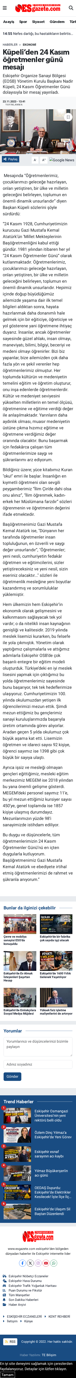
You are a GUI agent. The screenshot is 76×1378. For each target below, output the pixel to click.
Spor (23, 22)
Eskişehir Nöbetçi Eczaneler (28, 1276)
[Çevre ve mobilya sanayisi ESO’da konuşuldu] (20, 924)
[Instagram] (38, 1263)
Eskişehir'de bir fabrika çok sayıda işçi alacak (55, 938)
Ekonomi (29, 44)
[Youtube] (45, 1263)
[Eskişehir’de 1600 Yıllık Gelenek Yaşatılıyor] (56, 960)
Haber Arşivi (17, 1305)
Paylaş (13, 159)
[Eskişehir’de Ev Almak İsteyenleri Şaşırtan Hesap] (20, 960)
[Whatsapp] (53, 1263)
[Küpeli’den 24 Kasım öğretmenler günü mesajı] (38, 131)
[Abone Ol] (61, 160)
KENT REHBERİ (59, 1316)
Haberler (10, 44)
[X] (30, 1263)
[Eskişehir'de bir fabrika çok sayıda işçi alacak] (56, 924)
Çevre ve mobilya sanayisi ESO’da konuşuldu (15, 940)
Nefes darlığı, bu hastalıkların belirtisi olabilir (38, 33)
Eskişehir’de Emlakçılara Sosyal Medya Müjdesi (20, 1011)
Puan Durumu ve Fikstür (25, 1290)
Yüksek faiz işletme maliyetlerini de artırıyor (56, 1011)
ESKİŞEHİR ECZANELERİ (24, 1316)
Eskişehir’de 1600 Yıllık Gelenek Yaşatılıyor (55, 975)
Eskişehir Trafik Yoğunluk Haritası (33, 1286)
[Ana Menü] (5, 8)
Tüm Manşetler (19, 1295)
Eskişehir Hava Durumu (25, 1281)
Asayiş (8, 22)
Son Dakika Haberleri (23, 1300)
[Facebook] (22, 1263)
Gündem (57, 22)
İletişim (12, 1321)
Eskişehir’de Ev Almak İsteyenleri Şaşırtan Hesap (18, 977)
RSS (12, 1342)
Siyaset (38, 22)
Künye (28, 1321)
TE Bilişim (49, 1355)
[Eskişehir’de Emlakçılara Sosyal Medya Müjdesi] (20, 997)
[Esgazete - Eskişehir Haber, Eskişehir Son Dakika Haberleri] (38, 8)
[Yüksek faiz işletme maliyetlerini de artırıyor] (56, 997)
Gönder (12, 1076)
